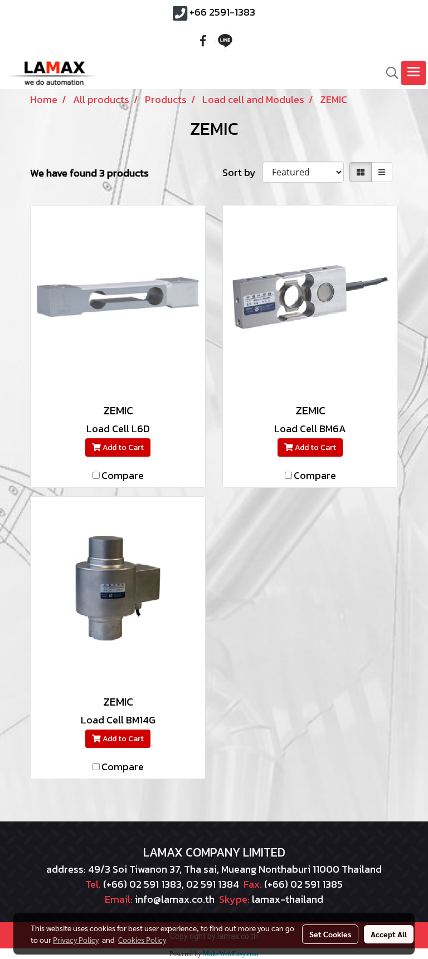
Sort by (242, 172)
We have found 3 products (89, 172)
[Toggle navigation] (413, 73)
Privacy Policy (76, 939)
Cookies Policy (142, 939)
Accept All (389, 934)
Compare (122, 475)
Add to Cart (122, 447)
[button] (388, 73)
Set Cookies (330, 934)
